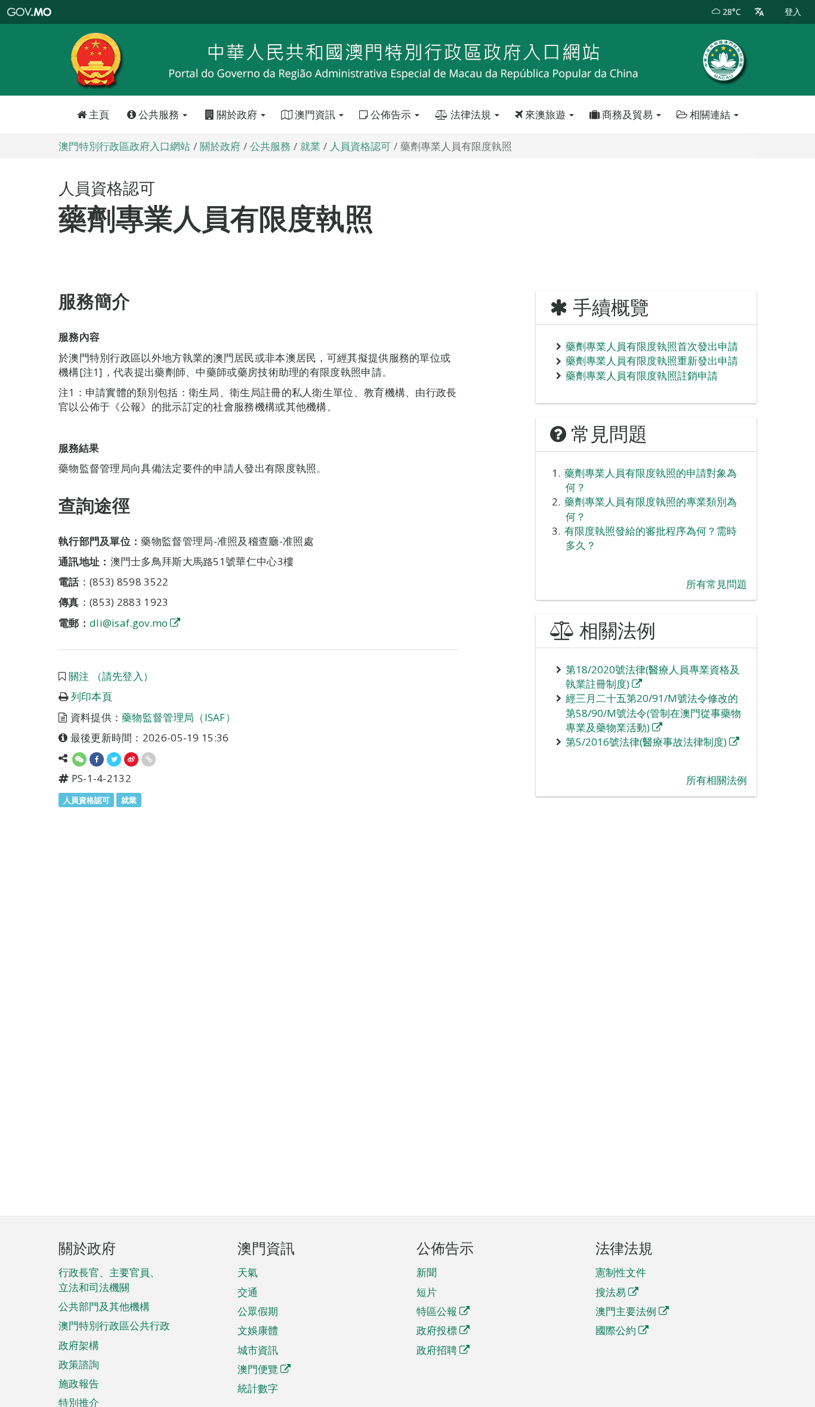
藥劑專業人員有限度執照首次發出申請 (652, 346)
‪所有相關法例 (716, 780)
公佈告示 (390, 114)
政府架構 (78, 1345)
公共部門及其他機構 (104, 1306)
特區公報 (436, 1311)
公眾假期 (257, 1311)
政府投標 (436, 1330)
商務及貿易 (627, 114)
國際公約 (615, 1330)
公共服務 (158, 114)
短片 (426, 1292)
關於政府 (237, 114)
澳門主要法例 (625, 1311)
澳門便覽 (257, 1369)
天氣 (247, 1272)
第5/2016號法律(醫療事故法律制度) (646, 742)
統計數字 (257, 1388)
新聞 (426, 1272)
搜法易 (610, 1292)
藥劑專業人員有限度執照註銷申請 (642, 375)
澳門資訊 (315, 114)
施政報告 (78, 1383)
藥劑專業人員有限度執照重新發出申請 (652, 360)
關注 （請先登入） (111, 676)
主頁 (98, 114)
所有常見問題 (716, 584)
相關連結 (710, 114)
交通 (247, 1292)
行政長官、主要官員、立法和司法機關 (109, 1279)
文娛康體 (257, 1330)
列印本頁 (91, 696)
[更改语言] (759, 12)
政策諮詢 (78, 1364)
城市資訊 (257, 1350)
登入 (793, 11)
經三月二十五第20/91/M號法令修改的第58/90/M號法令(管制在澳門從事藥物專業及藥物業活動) (653, 712)
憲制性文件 (620, 1272)
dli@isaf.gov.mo (128, 623)
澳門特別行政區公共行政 (114, 1325)
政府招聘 (436, 1350)
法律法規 (470, 114)
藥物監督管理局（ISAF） (179, 717)
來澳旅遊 (545, 114)
